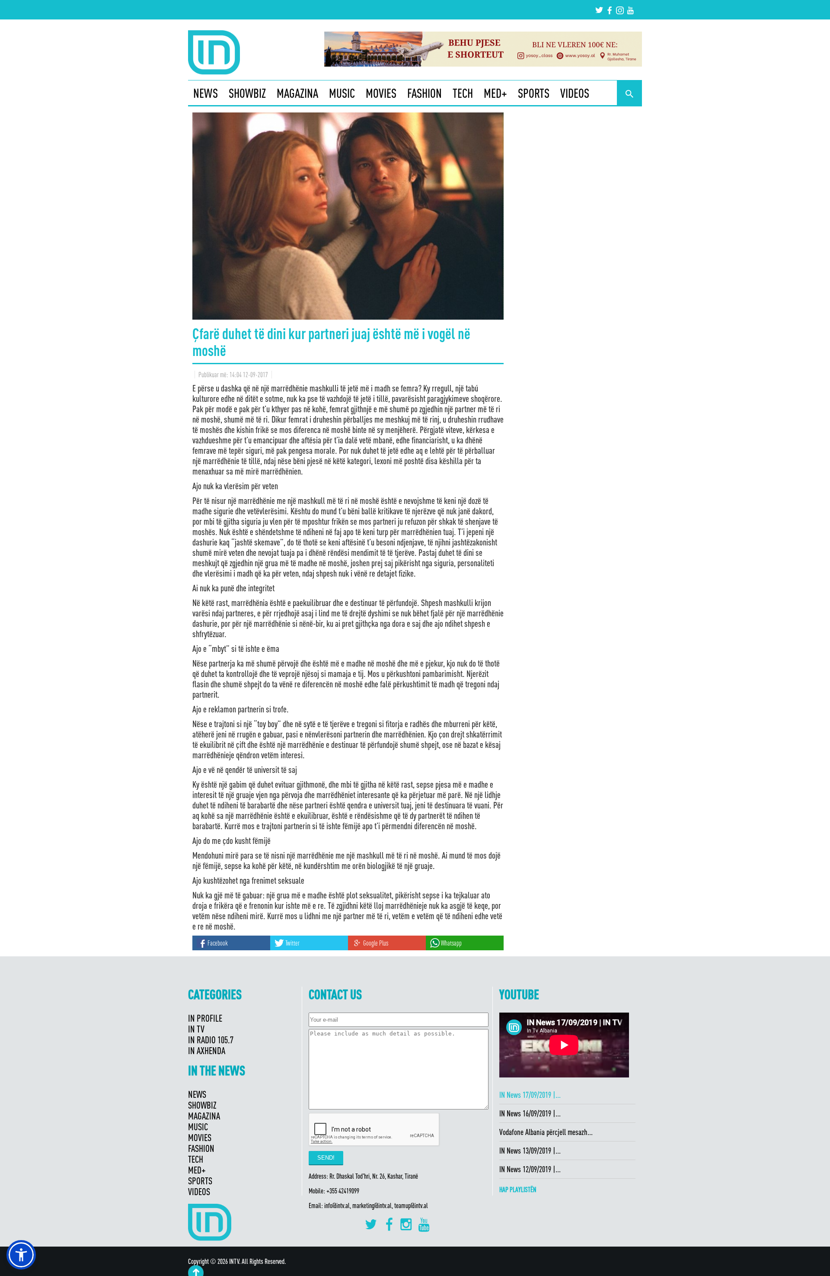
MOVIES (381, 93)
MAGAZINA (297, 93)
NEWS (205, 93)
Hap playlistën (517, 1189)
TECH (463, 93)
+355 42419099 (342, 1191)
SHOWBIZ (247, 93)
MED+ (495, 93)
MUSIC (342, 93)
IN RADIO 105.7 (210, 1039)
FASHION (424, 93)
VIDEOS (574, 93)
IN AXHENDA (206, 1050)
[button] (21, 1254)
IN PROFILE (205, 1018)
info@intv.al (337, 1205)
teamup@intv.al (411, 1205)
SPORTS (533, 93)
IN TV (196, 1028)
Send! (326, 1157)
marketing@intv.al (372, 1205)
